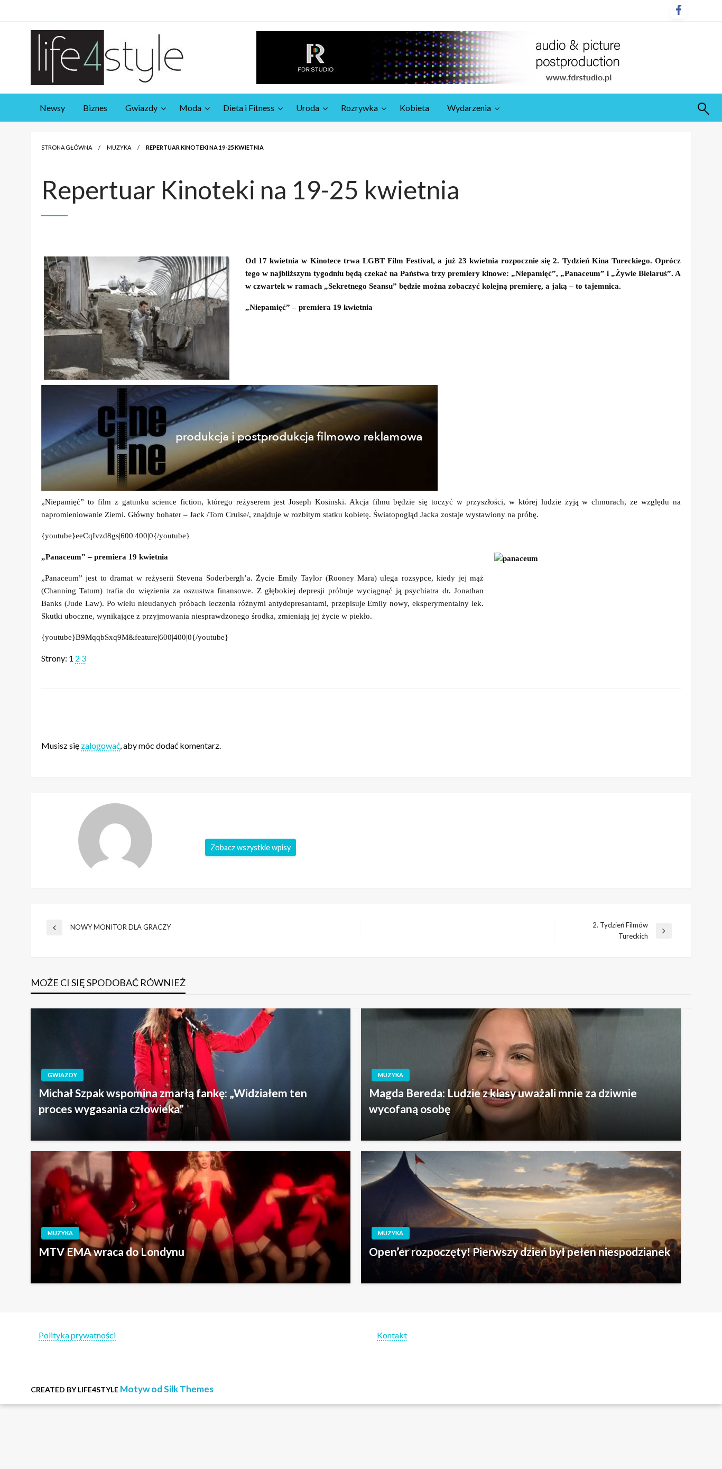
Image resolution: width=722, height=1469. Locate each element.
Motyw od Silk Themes (167, 1388)
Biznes (95, 108)
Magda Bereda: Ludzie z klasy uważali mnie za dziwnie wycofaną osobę (503, 1100)
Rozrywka (359, 108)
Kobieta (414, 108)
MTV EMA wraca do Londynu (111, 1251)
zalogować (100, 745)
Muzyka (119, 147)
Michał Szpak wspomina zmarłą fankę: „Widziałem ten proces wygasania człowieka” (173, 1100)
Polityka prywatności (77, 1335)
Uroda (307, 108)
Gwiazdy (141, 108)
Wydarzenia (469, 108)
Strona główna (66, 147)
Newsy (52, 108)
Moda (190, 108)
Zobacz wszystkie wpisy (250, 847)
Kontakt (392, 1335)
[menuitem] (52, 108)
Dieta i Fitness (248, 108)
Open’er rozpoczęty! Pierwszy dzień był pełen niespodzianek (519, 1251)
